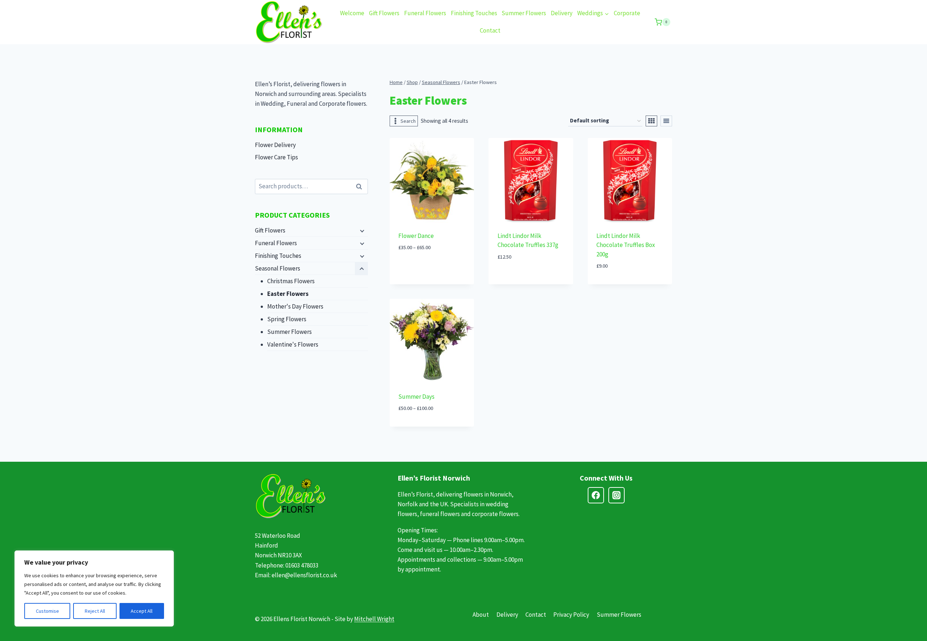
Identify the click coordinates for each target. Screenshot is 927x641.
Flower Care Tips (276, 157)
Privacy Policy (571, 615)
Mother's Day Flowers (295, 306)
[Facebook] (596, 495)
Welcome (352, 13)
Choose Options (431, 269)
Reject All (95, 611)
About (481, 615)
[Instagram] (616, 495)
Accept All (141, 611)
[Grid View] (651, 121)
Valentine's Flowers (292, 344)
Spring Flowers (286, 319)
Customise (47, 611)
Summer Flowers (524, 13)
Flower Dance (416, 236)
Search (361, 187)
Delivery (561, 13)
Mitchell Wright (374, 619)
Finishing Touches (474, 13)
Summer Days (416, 397)
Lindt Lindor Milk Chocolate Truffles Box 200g (625, 245)
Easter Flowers (288, 294)
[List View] (666, 121)
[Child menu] (361, 230)
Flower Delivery (275, 145)
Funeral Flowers (425, 13)
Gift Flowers (384, 13)
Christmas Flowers (291, 281)
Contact (490, 30)
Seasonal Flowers (277, 268)
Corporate (627, 13)
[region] (94, 588)
